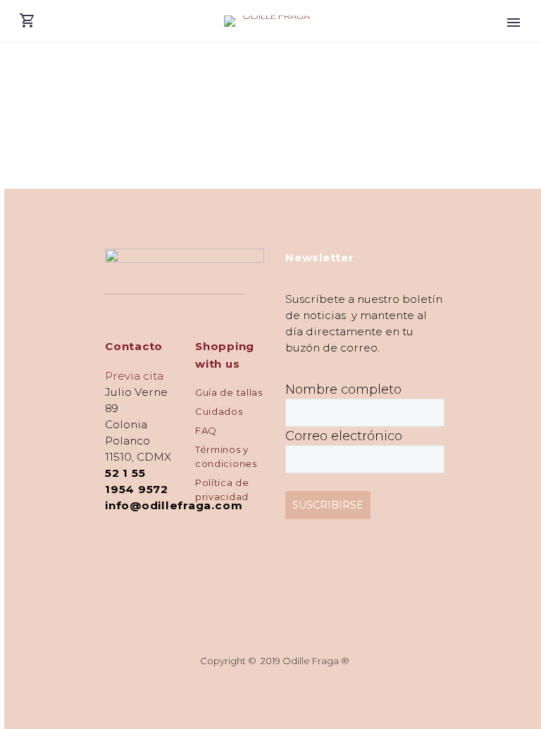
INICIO (513, 39)
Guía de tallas (229, 392)
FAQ (206, 430)
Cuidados (219, 411)
